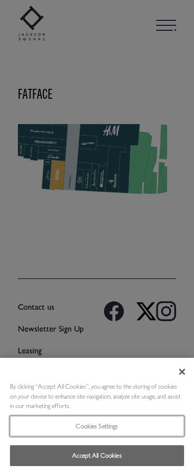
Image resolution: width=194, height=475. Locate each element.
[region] (97, 416)
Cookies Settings (97, 426)
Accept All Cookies (96, 455)
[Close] (182, 372)
